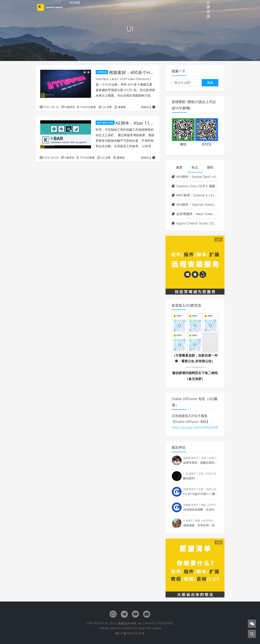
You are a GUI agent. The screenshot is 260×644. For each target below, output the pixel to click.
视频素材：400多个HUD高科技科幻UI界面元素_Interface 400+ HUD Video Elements (132, 72)
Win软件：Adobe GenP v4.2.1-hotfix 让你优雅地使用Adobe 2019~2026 (197, 177)
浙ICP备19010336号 (130, 633)
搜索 (210, 83)
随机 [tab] (210, 167)
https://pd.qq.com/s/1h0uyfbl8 (195, 427)
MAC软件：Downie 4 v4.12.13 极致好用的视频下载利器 (197, 195)
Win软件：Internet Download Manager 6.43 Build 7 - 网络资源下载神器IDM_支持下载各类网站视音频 (197, 204)
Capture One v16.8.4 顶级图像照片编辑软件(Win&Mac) (197, 186)
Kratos (116, 628)
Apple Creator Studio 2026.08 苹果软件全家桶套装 (197, 223)
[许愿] (195, 568)
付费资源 (102, 72)
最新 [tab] (179, 167)
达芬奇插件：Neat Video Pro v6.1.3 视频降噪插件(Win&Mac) (197, 214)
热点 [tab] (195, 167)
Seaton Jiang (150, 628)
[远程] (195, 265)
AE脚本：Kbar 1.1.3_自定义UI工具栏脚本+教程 (135, 123)
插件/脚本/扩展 (105, 122)
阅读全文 (146, 107)
